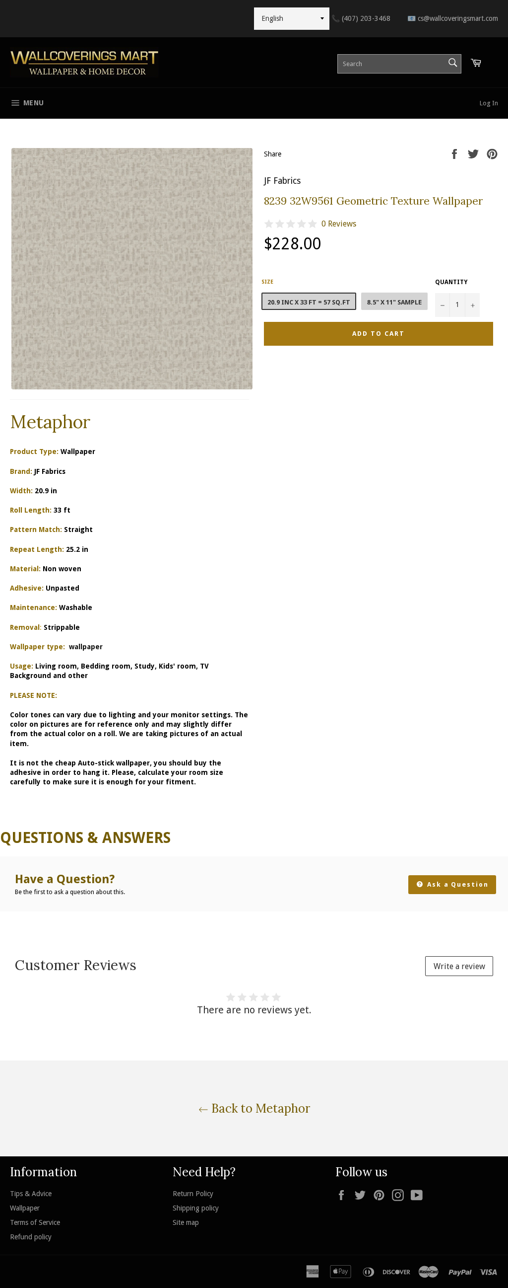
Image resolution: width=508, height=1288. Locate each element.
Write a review (459, 966)
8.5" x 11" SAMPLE (394, 302)
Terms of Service (35, 1222)
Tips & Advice (31, 1194)
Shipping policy (196, 1208)
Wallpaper (25, 1208)
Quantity (451, 282)
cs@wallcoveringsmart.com (452, 18)
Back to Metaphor (259, 1108)
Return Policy (193, 1194)
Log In (489, 103)
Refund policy (31, 1237)
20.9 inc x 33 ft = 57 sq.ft (308, 302)
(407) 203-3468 (360, 18)
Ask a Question (457, 884)
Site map (186, 1222)
